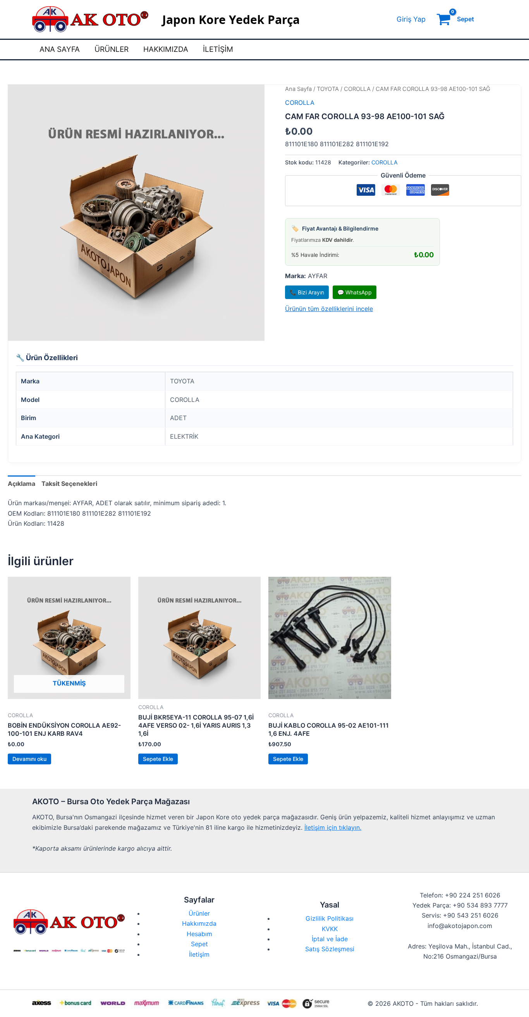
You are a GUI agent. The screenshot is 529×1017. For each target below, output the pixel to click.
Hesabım (199, 934)
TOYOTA (328, 88)
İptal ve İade (330, 939)
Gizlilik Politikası (330, 918)
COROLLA (357, 88)
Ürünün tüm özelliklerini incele (329, 309)
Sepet (199, 944)
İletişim (218, 49)
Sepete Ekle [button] (158, 758)
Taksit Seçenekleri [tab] (69, 483)
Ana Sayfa (60, 49)
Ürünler (111, 49)
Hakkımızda (165, 49)
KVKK (330, 929)
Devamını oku (29, 758)
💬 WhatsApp (354, 292)
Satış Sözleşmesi (329, 949)
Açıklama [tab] (21, 483)
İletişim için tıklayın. (332, 827)
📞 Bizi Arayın (307, 292)
